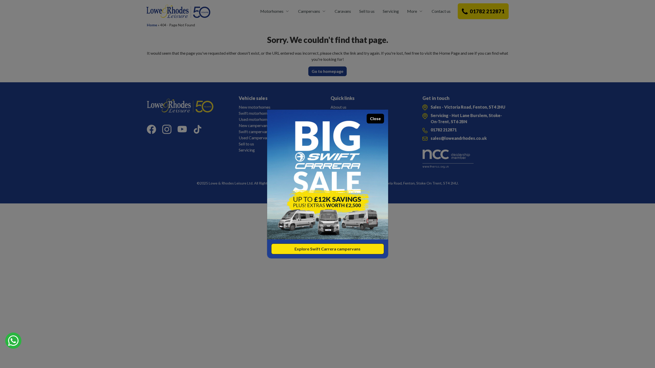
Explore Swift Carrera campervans (327, 248)
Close (375, 118)
